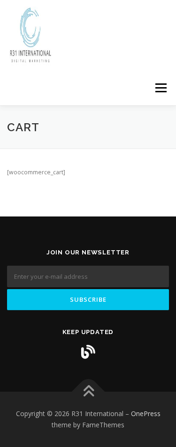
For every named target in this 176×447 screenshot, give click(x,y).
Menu (160, 88)
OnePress (146, 413)
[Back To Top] (88, 392)
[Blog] (88, 352)
